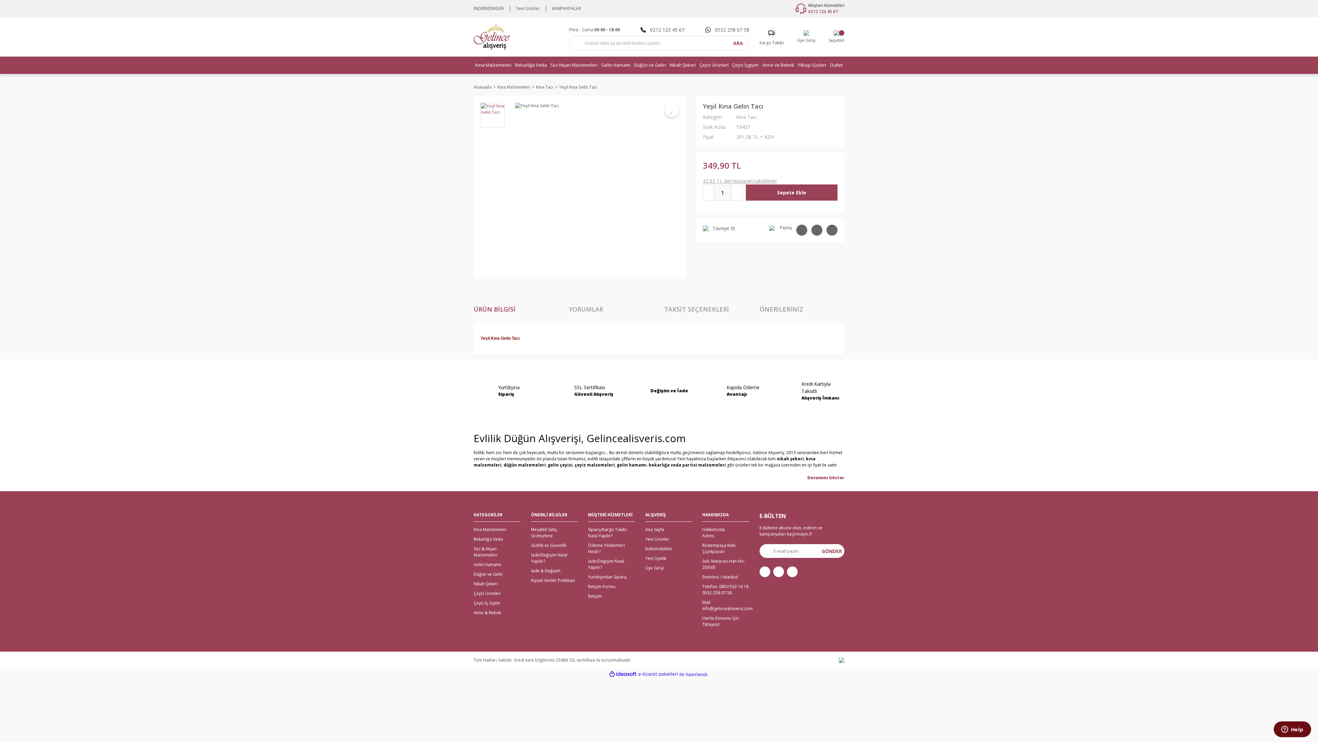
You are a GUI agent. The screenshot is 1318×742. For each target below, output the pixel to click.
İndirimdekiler (658, 549)
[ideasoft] (623, 674)
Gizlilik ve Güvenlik (548, 545)
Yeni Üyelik (655, 558)
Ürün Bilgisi (495, 309)
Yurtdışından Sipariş (607, 577)
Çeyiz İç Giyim (487, 603)
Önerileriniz (781, 309)
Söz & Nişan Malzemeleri (485, 552)
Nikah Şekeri (486, 584)
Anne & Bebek (487, 613)
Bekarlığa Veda (488, 539)
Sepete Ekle (791, 192)
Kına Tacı (746, 117)
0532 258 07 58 (717, 593)
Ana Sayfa (654, 529)
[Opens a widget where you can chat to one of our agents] (1292, 730)
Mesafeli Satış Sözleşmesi (544, 533)
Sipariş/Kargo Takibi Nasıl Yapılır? (607, 533)
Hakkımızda (713, 529)
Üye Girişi (654, 568)
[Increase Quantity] (737, 192)
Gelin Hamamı (487, 564)
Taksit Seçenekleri (696, 309)
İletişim (595, 596)
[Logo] (492, 36)
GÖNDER (832, 551)
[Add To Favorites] (671, 110)
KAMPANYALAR (566, 8)
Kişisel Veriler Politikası (553, 580)
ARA (738, 43)
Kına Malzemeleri (490, 529)
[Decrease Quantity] (708, 192)
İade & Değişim (545, 571)
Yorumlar (586, 309)
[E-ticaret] (658, 674)
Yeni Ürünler (528, 8)
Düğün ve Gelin (488, 574)
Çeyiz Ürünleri (487, 593)
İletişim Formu (601, 586)
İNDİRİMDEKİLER (489, 8)
